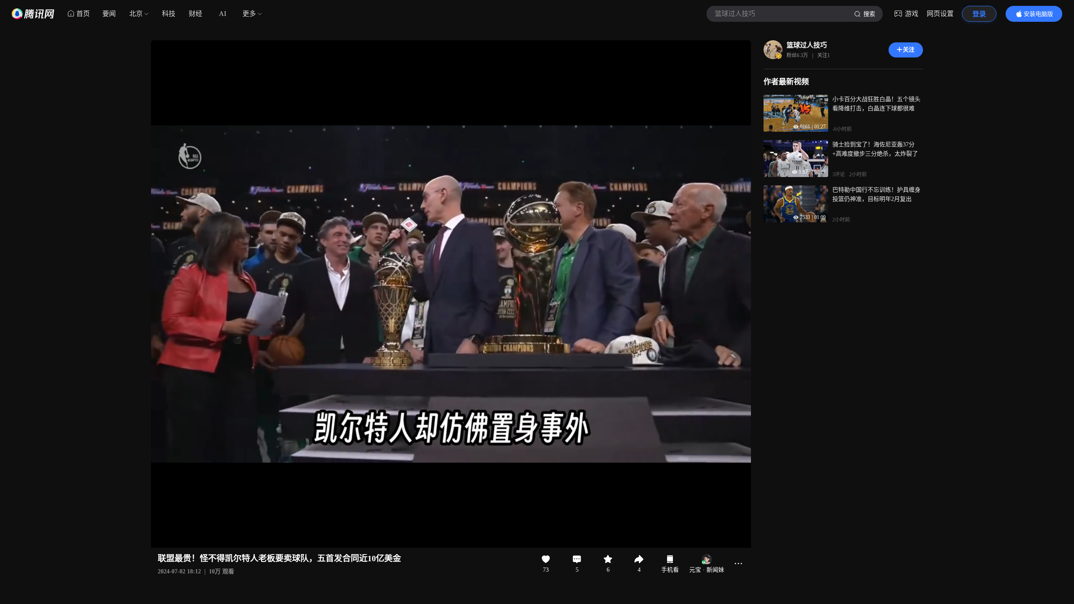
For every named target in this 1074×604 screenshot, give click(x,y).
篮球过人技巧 (807, 45)
